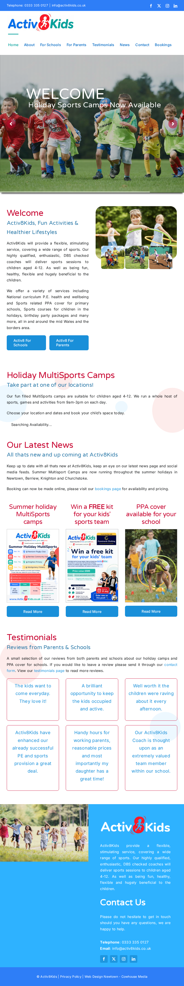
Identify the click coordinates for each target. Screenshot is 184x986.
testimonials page (49, 670)
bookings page (108, 489)
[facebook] (104, 959)
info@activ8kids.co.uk (69, 5)
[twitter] (114, 959)
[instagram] (123, 959)
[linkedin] (133, 959)
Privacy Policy (70, 976)
